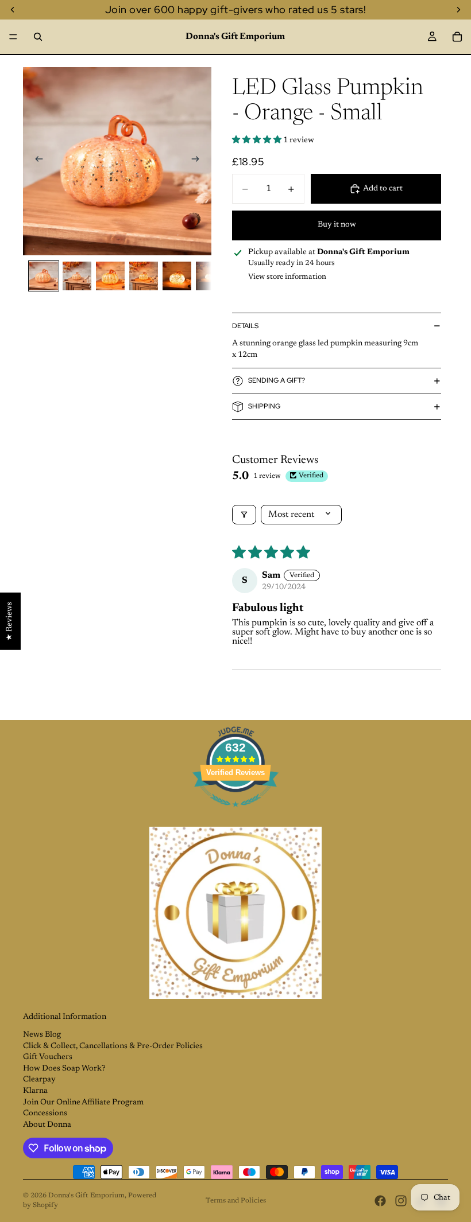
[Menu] (13, 37)
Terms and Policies (236, 1200)
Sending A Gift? (276, 380)
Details (245, 325)
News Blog (42, 1035)
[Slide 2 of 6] (77, 276)
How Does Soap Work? (64, 1069)
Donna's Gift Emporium (86, 1195)
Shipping (264, 406)
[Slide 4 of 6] (143, 276)
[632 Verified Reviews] (235, 814)
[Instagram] (401, 1201)
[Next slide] (198, 161)
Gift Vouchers (47, 1057)
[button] (257, 141)
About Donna (47, 1125)
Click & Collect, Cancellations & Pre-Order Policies (113, 1046)
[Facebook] (380, 1201)
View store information (287, 277)
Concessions (45, 1114)
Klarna (35, 1091)
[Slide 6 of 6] (210, 276)
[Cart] (457, 36)
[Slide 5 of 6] (177, 276)
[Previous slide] (35, 161)
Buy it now (337, 225)
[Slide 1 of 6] (43, 276)
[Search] (38, 36)
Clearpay (39, 1080)
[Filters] (244, 514)
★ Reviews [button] (10, 621)
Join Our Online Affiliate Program (83, 1103)
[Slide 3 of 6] (110, 276)
